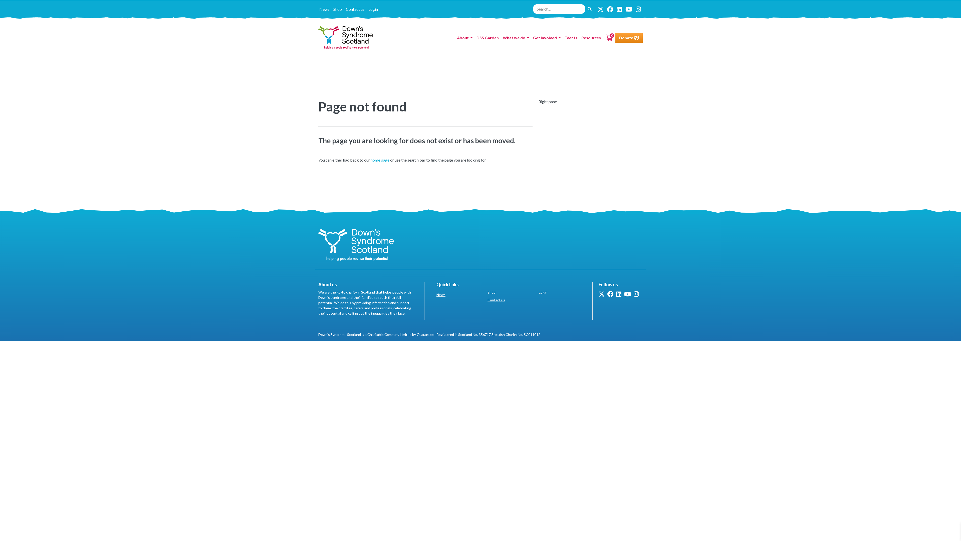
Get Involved (545, 37)
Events (571, 37)
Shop (337, 9)
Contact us (355, 9)
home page (380, 160)
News (324, 9)
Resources (591, 37)
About (463, 37)
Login (373, 9)
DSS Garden (487, 37)
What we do (514, 37)
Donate (626, 37)
